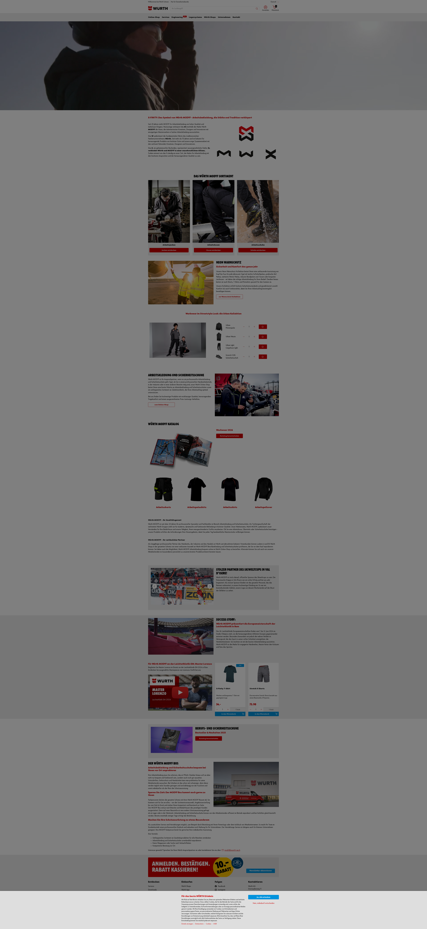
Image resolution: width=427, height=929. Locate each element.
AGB (215, 924)
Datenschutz (199, 924)
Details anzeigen (187, 924)
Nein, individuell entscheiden (263, 903)
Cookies (208, 924)
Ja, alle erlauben (263, 897)
